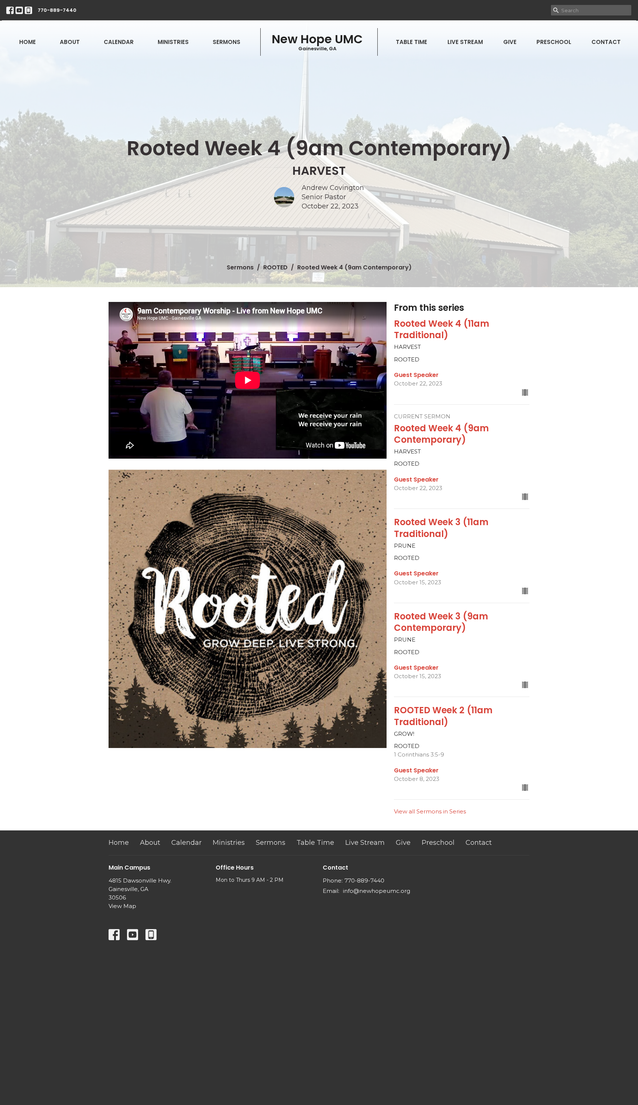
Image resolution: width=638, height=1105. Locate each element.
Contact (606, 42)
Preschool (553, 42)
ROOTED (275, 267)
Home (27, 42)
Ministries (173, 42)
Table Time (411, 42)
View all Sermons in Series (430, 811)
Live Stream (465, 42)
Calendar (119, 42)
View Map (122, 905)
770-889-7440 (57, 10)
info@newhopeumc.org (376, 890)
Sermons (226, 42)
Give (510, 42)
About (70, 42)
